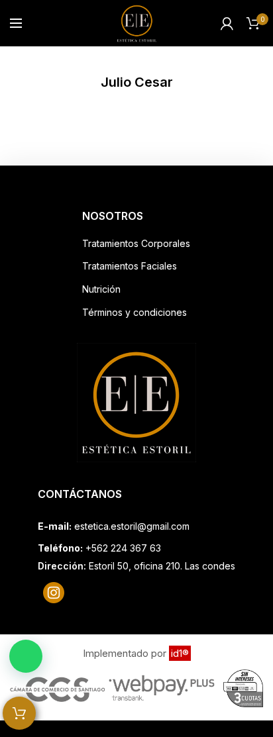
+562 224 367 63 (123, 548)
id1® (180, 653)
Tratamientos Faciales (129, 265)
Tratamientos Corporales (136, 243)
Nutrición (101, 289)
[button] (25, 656)
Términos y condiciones (134, 312)
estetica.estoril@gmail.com (132, 526)
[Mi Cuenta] (227, 23)
